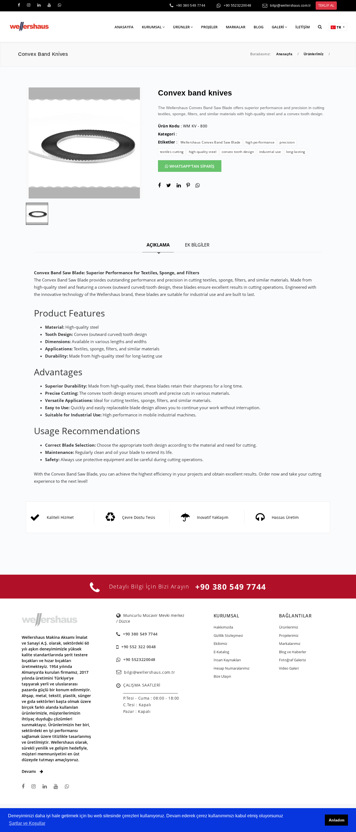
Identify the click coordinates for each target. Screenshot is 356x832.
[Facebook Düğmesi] (23, 786)
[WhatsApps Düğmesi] (67, 786)
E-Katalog (221, 651)
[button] (320, 26)
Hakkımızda (223, 627)
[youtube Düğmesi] (56, 786)
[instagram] (28, 4)
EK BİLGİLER (197, 245)
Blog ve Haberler (292, 651)
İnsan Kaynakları (227, 659)
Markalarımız (289, 643)
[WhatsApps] (59, 4)
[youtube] (49, 4)
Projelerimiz (288, 635)
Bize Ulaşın (222, 676)
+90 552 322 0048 (138, 646)
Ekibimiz (220, 643)
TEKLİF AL (326, 5)
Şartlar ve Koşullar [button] (27, 823)
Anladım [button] (336, 820)
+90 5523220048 (237, 5)
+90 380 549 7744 (191, 5)
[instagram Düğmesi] (33, 786)
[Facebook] (19, 4)
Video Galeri (289, 668)
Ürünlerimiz (288, 627)
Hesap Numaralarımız (231, 668)
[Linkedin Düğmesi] (45, 786)
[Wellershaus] (29, 26)
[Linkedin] (39, 4)
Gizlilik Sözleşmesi (228, 635)
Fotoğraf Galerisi (292, 659)
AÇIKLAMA (158, 245)
